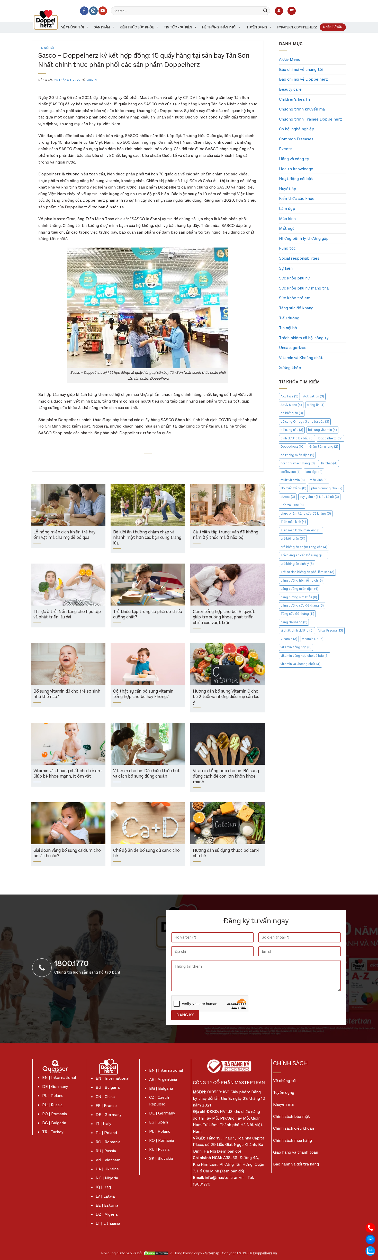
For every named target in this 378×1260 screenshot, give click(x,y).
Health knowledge (296, 169)
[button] (279, 11)
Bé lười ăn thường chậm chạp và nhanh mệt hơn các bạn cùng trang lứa (147, 538)
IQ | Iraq (103, 1187)
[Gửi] (265, 10)
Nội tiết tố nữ (293, 488)
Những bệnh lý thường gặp (304, 238)
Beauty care (290, 89)
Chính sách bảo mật (291, 1116)
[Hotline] (370, 1227)
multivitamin (293, 480)
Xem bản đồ (229, 1151)
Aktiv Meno (289, 59)
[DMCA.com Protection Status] (156, 1253)
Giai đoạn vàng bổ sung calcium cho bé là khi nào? (67, 853)
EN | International (59, 1077)
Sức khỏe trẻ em (294, 298)
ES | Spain (158, 1122)
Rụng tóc (287, 248)
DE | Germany (55, 1086)
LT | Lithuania (108, 1223)
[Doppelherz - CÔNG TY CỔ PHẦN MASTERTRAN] (52, 20)
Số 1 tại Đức (292, 505)
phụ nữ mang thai (326, 488)
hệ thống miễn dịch (297, 455)
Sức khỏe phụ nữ (294, 278)
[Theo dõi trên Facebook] (84, 10)
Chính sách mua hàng (292, 1140)
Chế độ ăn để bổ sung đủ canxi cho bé (146, 853)
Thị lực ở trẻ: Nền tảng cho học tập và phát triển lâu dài (67, 614)
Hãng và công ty (294, 158)
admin (92, 80)
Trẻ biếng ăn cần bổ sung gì (304, 555)
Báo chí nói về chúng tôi (301, 69)
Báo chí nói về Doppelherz (303, 79)
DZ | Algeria (107, 1214)
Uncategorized (293, 347)
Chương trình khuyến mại (302, 109)
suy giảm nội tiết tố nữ (319, 497)
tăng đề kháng (294, 622)
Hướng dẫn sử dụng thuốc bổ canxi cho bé (226, 853)
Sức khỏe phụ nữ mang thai (304, 288)
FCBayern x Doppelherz (297, 27)
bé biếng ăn (292, 413)
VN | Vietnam (108, 1160)
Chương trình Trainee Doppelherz (310, 119)
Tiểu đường (289, 318)
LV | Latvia (105, 1196)
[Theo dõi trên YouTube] (102, 10)
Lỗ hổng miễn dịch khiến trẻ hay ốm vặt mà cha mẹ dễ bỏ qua (64, 535)
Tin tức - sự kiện (178, 27)
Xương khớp (290, 367)
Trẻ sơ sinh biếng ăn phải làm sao (307, 572)
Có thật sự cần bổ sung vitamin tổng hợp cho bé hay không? (143, 694)
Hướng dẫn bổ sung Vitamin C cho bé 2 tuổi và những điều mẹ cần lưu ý (226, 697)
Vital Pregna (330, 630)
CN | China (105, 1096)
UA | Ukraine (107, 1169)
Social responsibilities (299, 258)
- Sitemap (211, 1253)
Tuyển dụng (256, 27)
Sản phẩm (102, 27)
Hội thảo (328, 463)
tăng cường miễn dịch (299, 588)
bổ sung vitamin (322, 430)
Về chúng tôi (72, 27)
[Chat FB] (370, 1239)
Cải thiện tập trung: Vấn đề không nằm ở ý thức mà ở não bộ (225, 535)
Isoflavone (291, 472)
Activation (313, 396)
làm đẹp (313, 472)
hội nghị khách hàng (298, 463)
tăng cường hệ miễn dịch (302, 580)
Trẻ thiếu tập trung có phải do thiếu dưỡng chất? (147, 614)
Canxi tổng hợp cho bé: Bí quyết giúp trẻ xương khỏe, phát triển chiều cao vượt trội (224, 617)
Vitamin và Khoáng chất (301, 357)
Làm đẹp (287, 208)
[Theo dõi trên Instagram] (93, 10)
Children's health (294, 99)
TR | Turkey (53, 1132)
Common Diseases (296, 139)
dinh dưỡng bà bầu (297, 438)
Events (285, 148)
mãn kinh (319, 480)
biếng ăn (316, 405)
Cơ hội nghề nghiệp (296, 129)
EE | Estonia (107, 1205)
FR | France (106, 1105)
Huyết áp (287, 188)
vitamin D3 (312, 639)
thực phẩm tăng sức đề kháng (306, 513)
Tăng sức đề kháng (296, 308)
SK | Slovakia (161, 1158)
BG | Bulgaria (54, 1123)
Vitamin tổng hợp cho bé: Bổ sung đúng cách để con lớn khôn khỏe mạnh (226, 776)
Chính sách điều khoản (293, 1128)
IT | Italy (103, 1123)
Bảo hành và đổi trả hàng (296, 1164)
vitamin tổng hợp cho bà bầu (305, 655)
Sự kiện (286, 268)
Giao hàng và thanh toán (295, 1152)
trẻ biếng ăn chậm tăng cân (304, 547)
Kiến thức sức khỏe (137, 27)
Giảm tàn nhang (323, 446)
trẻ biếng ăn (293, 538)
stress (288, 497)
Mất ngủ (286, 228)
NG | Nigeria (107, 1178)
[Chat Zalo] (370, 1250)
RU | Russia (52, 1105)
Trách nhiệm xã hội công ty (304, 337)
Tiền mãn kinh (293, 522)
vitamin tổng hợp (296, 647)
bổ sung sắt (292, 430)
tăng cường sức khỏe (299, 597)
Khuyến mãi (283, 1104)
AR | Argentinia (163, 1079)
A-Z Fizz (289, 396)
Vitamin (289, 639)
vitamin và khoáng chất (300, 664)
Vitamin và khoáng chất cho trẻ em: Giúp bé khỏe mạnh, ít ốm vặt (68, 773)
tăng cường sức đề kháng (302, 605)
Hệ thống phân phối (219, 27)
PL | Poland (53, 1095)
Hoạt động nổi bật (296, 178)
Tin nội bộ (46, 48)
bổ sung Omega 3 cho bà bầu (305, 421)
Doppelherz (330, 438)
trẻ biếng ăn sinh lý (297, 563)
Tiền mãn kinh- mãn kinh (301, 530)
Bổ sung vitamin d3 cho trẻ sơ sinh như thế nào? (66, 694)
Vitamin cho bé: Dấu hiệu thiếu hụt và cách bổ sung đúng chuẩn (146, 773)
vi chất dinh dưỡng (297, 630)
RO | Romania (54, 1114)
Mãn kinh (287, 218)
